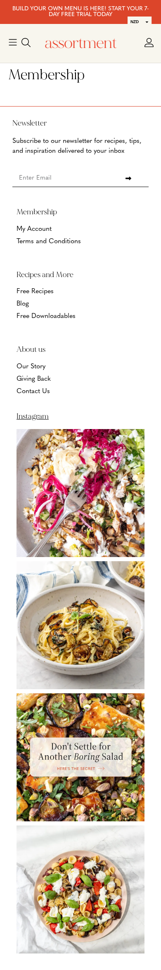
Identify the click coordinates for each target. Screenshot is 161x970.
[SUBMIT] (128, 178)
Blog (23, 304)
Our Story (31, 366)
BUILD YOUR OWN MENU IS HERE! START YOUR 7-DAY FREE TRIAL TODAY (80, 12)
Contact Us (33, 391)
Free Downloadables (46, 316)
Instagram (33, 416)
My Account (34, 229)
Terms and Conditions (49, 241)
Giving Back (34, 379)
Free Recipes (35, 291)
